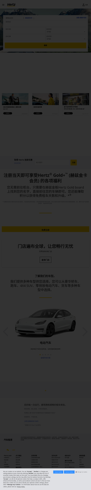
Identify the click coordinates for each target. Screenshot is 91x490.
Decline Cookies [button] (69, 472)
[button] (81, 472)
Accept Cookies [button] (58, 472)
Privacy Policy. (21, 487)
